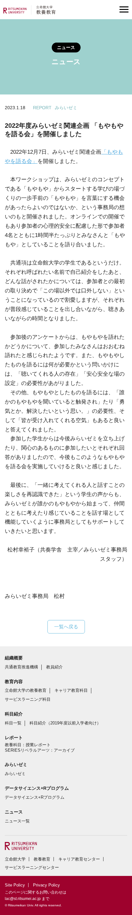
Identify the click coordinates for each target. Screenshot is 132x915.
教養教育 (42, 859)
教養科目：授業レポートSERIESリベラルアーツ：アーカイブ (40, 747)
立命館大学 (15, 859)
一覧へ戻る (66, 626)
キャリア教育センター (79, 859)
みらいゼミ (15, 773)
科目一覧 (13, 723)
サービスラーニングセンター (32, 867)
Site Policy (15, 885)
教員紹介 (54, 667)
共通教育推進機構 (21, 667)
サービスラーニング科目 (28, 699)
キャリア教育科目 (71, 690)
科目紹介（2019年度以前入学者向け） (65, 723)
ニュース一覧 (17, 821)
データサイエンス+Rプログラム (34, 797)
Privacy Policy (46, 885)
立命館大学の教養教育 (25, 690)
